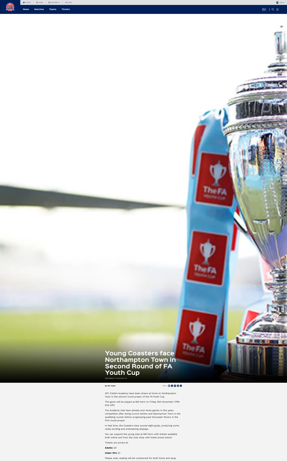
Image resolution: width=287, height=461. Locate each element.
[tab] (27, 2)
